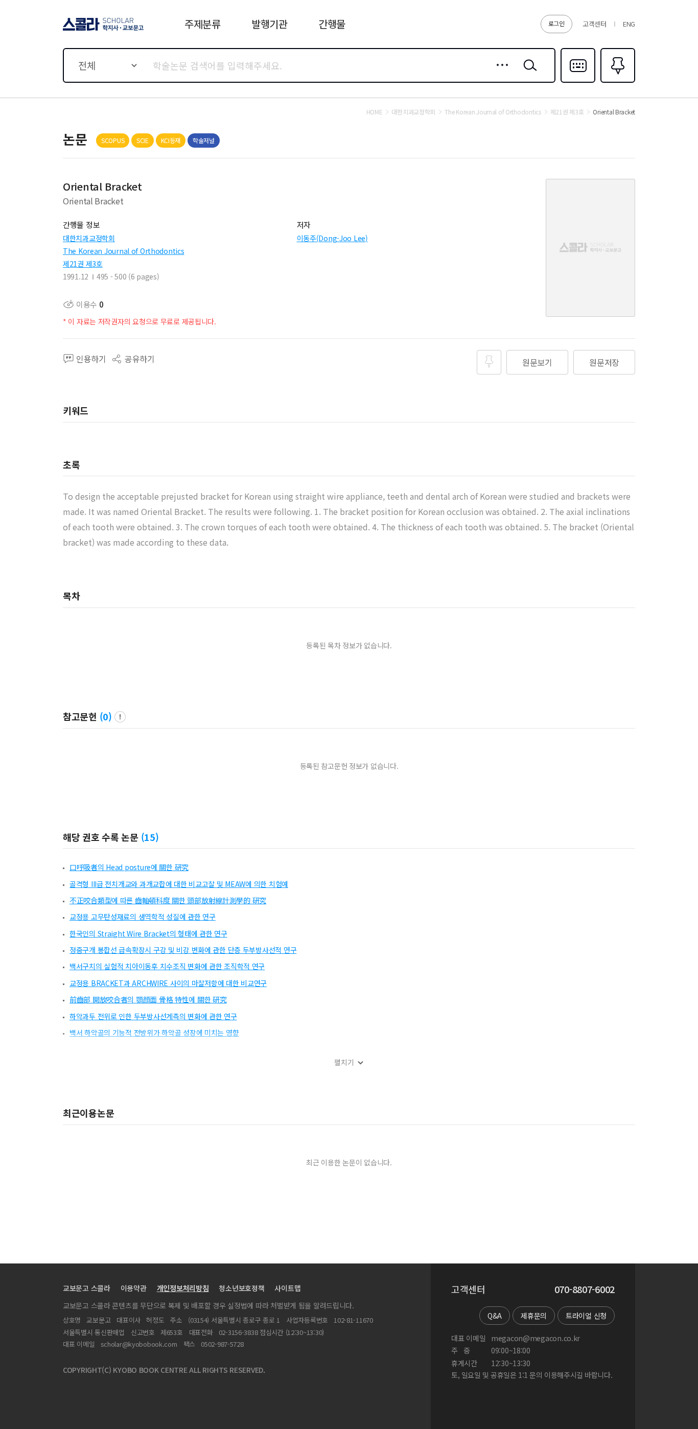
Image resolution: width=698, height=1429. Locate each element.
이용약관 (134, 1288)
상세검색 (499, 73)
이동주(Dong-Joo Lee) (332, 238)
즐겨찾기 (616, 82)
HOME (374, 111)
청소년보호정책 (241, 1288)
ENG (629, 24)
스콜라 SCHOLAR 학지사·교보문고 (102, 30)
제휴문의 (534, 1315)
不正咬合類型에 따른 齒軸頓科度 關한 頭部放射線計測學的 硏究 (167, 900)
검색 (527, 73)
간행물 (331, 23)
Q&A (494, 1315)
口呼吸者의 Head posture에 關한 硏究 (129, 867)
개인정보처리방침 (183, 1288)
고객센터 (595, 24)
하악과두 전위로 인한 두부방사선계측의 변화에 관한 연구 (153, 1016)
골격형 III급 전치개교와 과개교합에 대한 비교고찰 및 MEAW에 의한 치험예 (178, 884)
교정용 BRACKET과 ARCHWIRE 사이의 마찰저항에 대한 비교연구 (168, 983)
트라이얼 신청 (586, 1315)
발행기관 (269, 23)
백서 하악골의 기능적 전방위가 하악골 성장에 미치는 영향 (154, 1032)
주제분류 (202, 23)
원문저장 (604, 362)
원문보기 (537, 362)
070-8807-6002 (584, 1289)
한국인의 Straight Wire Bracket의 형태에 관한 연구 (148, 933)
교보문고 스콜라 (86, 1288)
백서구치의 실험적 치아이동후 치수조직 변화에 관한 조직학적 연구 (167, 966)
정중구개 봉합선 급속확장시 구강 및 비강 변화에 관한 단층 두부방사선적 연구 (182, 950)
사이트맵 (287, 1288)
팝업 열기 (120, 716)
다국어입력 (578, 82)
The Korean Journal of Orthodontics (123, 251)
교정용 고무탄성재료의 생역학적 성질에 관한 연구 (142, 916)
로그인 (556, 23)
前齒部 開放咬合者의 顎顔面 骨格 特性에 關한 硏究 (147, 999)
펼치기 (344, 1062)
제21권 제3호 (83, 264)
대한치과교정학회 (89, 238)
